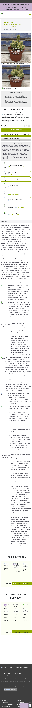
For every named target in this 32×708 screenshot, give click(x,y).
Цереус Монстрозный (25, 570)
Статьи (18, 698)
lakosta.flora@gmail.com (7, 675)
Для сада (3, 700)
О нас (18, 694)
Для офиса (3, 698)
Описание (4, 221)
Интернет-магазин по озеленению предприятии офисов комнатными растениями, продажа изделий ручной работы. (15, 18)
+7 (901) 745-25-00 (5, 673)
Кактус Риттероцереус (6, 569)
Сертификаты (20, 702)
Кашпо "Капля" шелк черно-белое (15, 617)
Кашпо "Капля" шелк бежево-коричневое (25, 617)
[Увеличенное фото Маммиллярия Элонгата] (16, 47)
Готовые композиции (6, 696)
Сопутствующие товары (7, 704)
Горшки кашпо (4, 702)
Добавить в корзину (16, 129)
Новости (19, 696)
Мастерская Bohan (5, 706)
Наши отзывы (14, 689)
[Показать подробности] (16, 166)
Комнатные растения (9, 22)
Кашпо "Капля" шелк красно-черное (6, 617)
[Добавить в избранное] (29, 34)
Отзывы (19, 700)
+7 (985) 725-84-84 (16, 673)
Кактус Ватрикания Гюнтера (15, 571)
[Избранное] (19, 15)
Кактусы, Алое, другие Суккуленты (12, 24)
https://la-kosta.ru (25, 683)
